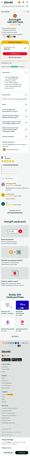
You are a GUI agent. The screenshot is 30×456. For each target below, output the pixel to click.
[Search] (27, 6)
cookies (8, 442)
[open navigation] (2, 2)
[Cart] (27, 2)
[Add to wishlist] (24, 11)
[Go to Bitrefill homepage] (8, 2)
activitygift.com (13, 77)
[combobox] (13, 6)
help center (11, 144)
